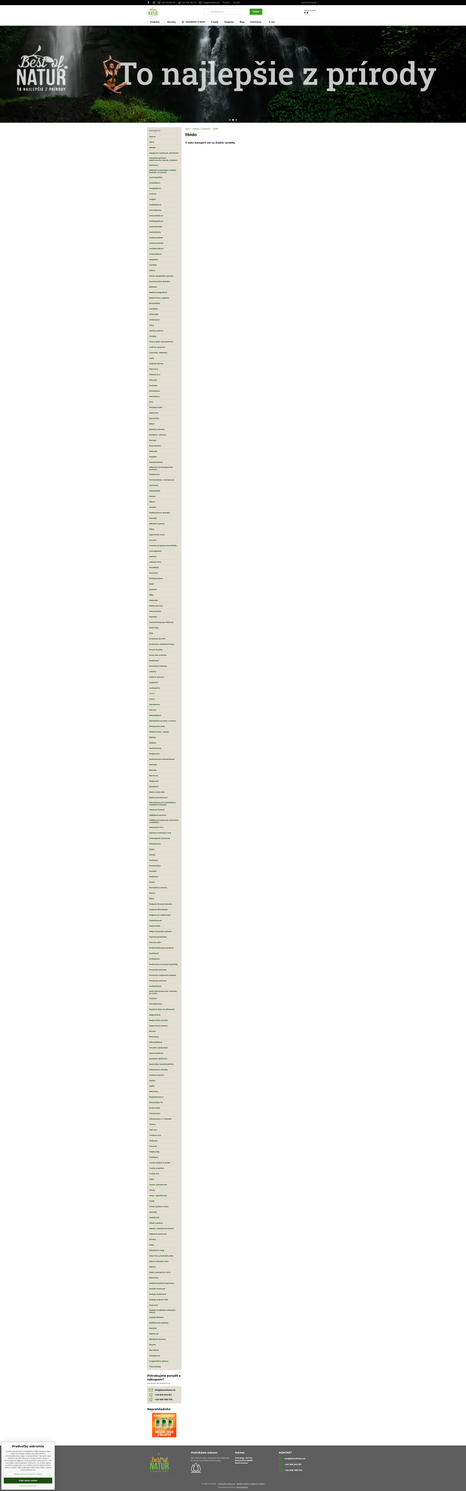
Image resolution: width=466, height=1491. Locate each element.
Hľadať (256, 11)
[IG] (154, 2)
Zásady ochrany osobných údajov (251, 1484)
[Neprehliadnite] (164, 1425)
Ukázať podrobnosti (28, 1486)
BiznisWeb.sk (242, 1487)
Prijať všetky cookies (28, 1480)
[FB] (149, 2)
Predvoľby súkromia (226, 1484)
